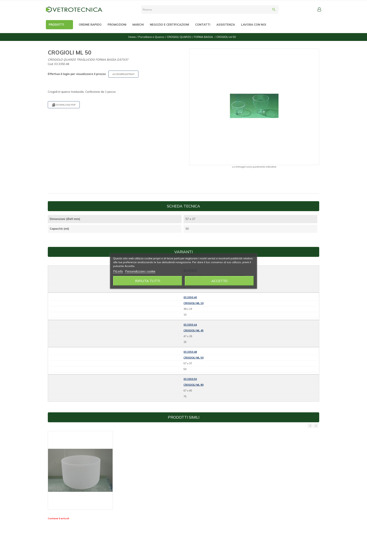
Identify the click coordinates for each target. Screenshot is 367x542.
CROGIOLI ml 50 (194, 357)
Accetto (219, 281)
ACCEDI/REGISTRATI (123, 74)
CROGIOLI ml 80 (194, 384)
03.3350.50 (190, 379)
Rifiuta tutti (147, 281)
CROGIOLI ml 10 (194, 303)
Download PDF (64, 105)
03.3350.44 (190, 324)
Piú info (118, 271)
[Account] (319, 9)
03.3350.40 (190, 297)
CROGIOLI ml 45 (194, 330)
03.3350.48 (190, 351)
